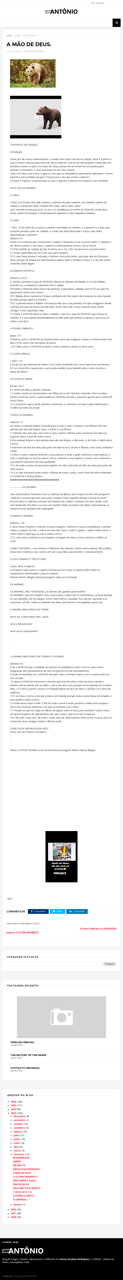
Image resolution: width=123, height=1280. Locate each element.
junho (17, 1139)
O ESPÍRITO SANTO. (24, 1195)
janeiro (18, 1204)
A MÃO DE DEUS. (22, 1172)
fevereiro (19, 1154)
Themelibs (32, 1276)
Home (9, 36)
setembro (19, 1127)
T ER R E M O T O (22, 1192)
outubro (18, 1123)
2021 (13, 1213)
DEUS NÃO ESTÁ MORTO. (27, 1188)
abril (16, 1146)
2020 (13, 1216)
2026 (13, 1101)
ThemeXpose (19, 1276)
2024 (13, 1109)
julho (16, 1135)
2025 (13, 1105)
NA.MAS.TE (19, 1165)
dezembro (19, 1116)
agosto (18, 1131)
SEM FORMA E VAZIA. (24, 1180)
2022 (13, 1209)
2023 (13, 1113)
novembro (19, 1120)
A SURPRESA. (20, 1199)
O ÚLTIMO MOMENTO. (25, 1176)
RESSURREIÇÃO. (21, 1157)
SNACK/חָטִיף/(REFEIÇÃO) (26, 1169)
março (17, 1150)
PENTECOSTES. (21, 1184)
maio (16, 1143)
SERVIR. (17, 1161)
